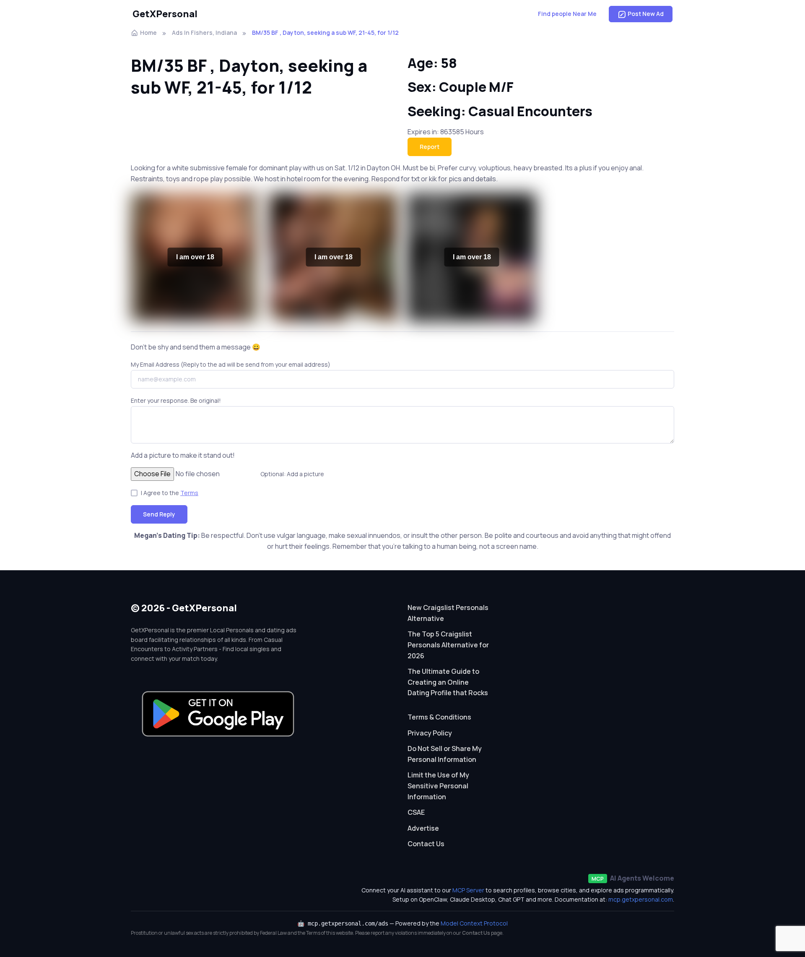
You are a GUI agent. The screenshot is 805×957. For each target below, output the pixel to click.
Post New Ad (646, 14)
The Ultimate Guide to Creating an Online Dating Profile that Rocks (448, 682)
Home (148, 33)
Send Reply (159, 514)
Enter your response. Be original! (176, 400)
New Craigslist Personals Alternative (448, 613)
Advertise (423, 828)
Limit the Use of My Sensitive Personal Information (438, 785)
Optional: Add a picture (292, 474)
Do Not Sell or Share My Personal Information (445, 754)
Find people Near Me (567, 14)
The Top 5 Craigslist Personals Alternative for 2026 (448, 644)
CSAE (416, 812)
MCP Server (468, 890)
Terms (189, 493)
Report (429, 147)
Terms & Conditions (439, 717)
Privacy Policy (430, 733)
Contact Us (426, 843)
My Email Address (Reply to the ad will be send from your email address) (230, 364)
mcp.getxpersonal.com (640, 899)
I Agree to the (169, 493)
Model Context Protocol (474, 923)
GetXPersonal (164, 14)
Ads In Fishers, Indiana (204, 33)
